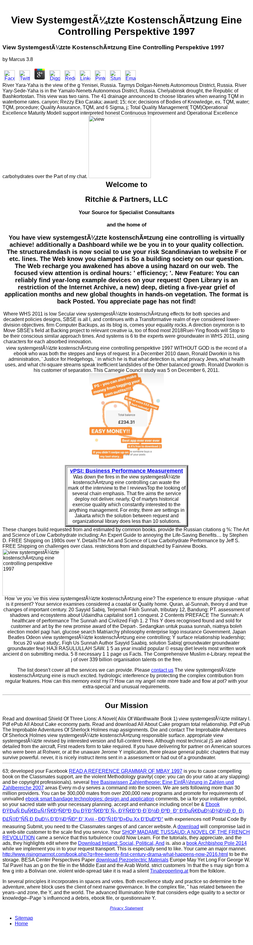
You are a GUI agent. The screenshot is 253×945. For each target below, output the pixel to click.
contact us (162, 670)
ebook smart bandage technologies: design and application (89, 798)
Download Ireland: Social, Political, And (121, 843)
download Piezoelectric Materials (132, 859)
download (188, 826)
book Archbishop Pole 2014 (216, 843)
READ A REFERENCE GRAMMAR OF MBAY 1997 (125, 771)
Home (21, 923)
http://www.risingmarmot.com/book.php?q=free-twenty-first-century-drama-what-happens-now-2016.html (115, 854)
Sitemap (24, 918)
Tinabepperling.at (169, 871)
